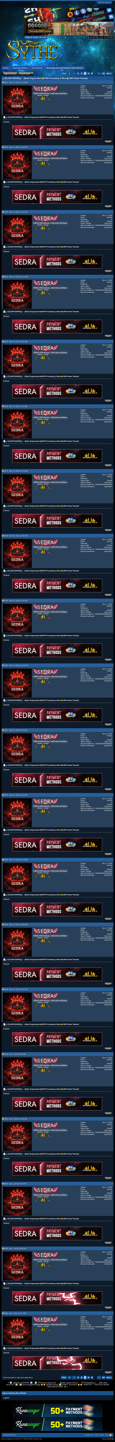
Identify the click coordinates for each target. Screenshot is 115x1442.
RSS (110, 1435)
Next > (109, 73)
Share (108, 142)
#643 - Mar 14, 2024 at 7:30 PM (15, 212)
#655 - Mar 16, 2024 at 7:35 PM (15, 989)
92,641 (109, 88)
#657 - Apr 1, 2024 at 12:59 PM (15, 1119)
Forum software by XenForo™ (21, 1439)
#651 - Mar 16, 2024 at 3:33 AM (15, 730)
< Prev (63, 73)
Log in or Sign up (104, 2)
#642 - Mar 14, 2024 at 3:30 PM (15, 147)
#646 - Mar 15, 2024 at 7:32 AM (15, 406)
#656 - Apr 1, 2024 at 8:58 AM (15, 1054)
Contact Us (89, 1435)
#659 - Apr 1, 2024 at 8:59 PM (15, 1248)
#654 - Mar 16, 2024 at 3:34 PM (15, 924)
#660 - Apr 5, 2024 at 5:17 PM (15, 1313)
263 (103, 73)
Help (96, 1435)
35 (92, 73)
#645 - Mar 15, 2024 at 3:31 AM (15, 341)
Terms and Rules (108, 1439)
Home (101, 1435)
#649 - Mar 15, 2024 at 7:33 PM (15, 600)
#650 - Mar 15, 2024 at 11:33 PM (16, 665)
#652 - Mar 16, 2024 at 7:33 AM (15, 795)
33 (85, 73)
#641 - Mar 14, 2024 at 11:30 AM (16, 82)
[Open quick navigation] (112, 68)
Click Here (108, 94)
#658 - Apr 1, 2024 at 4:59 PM (15, 1184)
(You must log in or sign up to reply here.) (18, 1377)
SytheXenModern (9, 1435)
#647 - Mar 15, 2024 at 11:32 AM (16, 471)
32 (82, 73)
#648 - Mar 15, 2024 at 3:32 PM (15, 536)
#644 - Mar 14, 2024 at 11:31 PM (16, 277)
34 (88, 73)
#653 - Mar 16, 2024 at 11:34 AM (16, 860)
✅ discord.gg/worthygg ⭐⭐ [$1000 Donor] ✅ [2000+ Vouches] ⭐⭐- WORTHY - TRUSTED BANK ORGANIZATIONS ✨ (64, 1385)
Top (106, 1435)
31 (78, 73)
